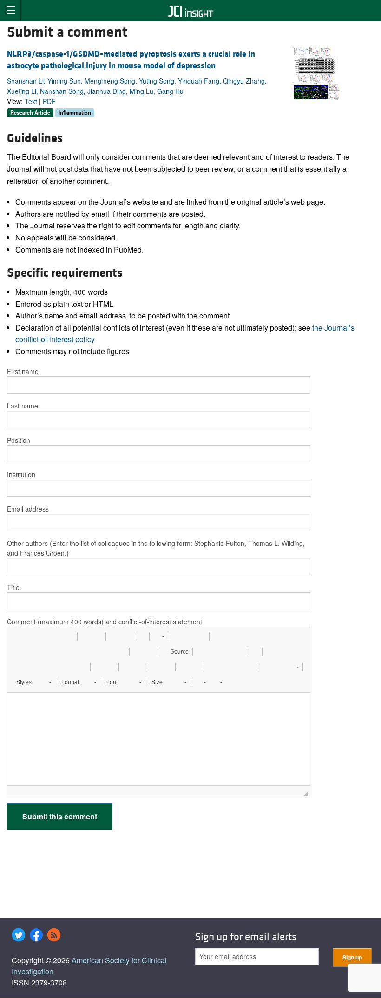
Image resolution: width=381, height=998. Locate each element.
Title (13, 587)
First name (23, 371)
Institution (21, 474)
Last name (22, 405)
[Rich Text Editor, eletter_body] (158, 739)
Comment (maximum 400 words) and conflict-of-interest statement (104, 621)
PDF (49, 101)
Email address (28, 508)
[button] (17, 636)
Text (31, 101)
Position (18, 440)
